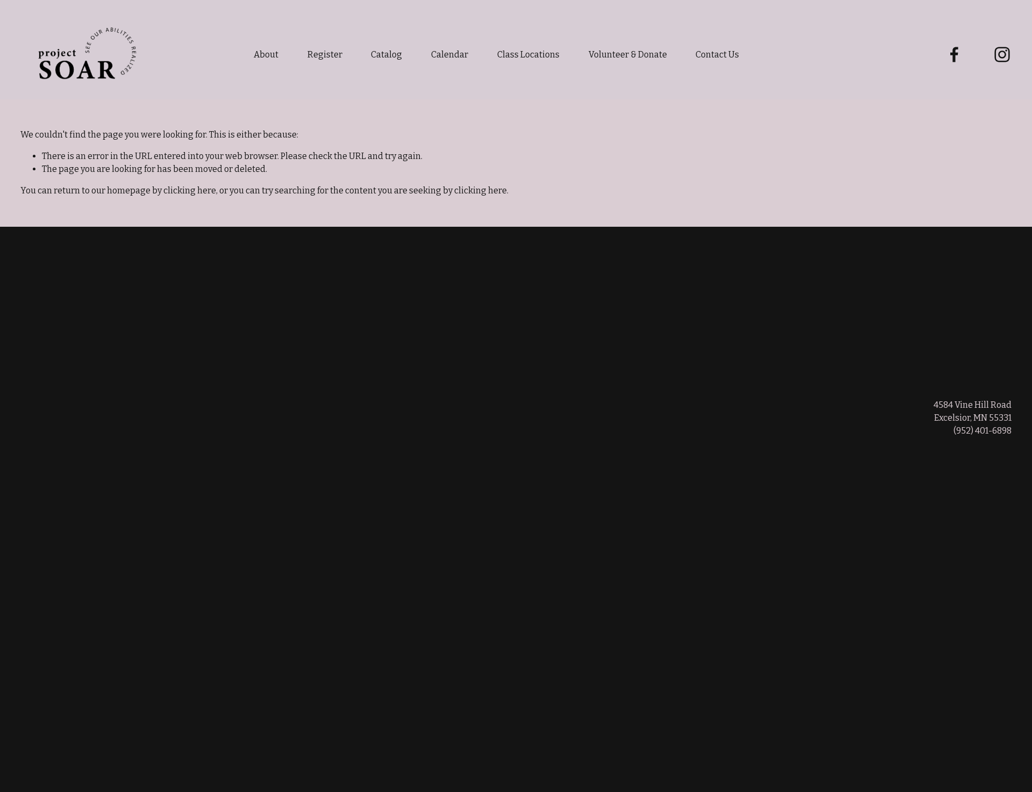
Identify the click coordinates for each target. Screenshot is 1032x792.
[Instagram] (1002, 54)
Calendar (449, 54)
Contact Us (717, 54)
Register (324, 54)
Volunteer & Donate (628, 54)
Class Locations (528, 54)
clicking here (189, 190)
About (266, 54)
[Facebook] (954, 54)
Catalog (386, 54)
